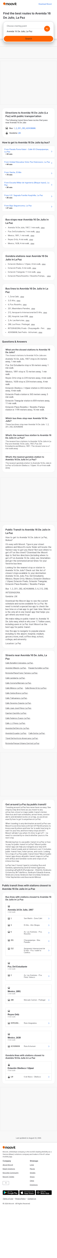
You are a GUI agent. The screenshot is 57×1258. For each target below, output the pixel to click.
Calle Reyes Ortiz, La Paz (35, 688)
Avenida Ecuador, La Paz (15, 733)
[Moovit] (10, 4)
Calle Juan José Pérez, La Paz (18, 708)
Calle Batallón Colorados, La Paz (19, 663)
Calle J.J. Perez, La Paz (15, 723)
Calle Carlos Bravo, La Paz (16, 693)
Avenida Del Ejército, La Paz (17, 728)
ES (6, 1183)
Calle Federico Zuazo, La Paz (17, 718)
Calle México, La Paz (14, 688)
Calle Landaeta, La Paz (15, 678)
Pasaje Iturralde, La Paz (38, 668)
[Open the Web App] (43, 1192)
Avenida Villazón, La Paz (15, 668)
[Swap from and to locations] (47, 29)
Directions (34, 1185)
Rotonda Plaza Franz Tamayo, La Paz (21, 673)
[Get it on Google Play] (10, 1192)
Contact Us (32, 1199)
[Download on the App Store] (26, 1192)
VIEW (43, 228)
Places (32, 1169)
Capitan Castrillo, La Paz (15, 713)
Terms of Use (8, 1199)
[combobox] (28, 27)
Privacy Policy (20, 1199)
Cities (32, 1181)
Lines (32, 1165)
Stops (32, 1177)
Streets (32, 1173)
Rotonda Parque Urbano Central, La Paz (22, 743)
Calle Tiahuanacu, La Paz (16, 698)
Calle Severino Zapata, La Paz (18, 703)
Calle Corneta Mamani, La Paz (18, 683)
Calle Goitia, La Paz (36, 733)
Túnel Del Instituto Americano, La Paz (21, 738)
